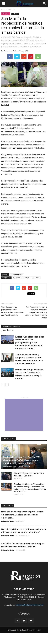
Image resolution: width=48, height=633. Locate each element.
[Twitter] (24, 620)
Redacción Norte (10, 51)
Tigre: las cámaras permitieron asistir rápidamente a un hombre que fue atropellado (12, 311)
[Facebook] (17, 620)
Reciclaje (26, 278)
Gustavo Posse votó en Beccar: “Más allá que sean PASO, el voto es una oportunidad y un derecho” (22, 460)
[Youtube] (31, 620)
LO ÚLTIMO (5, 343)
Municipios (5, 14)
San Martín (15, 14)
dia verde (16, 278)
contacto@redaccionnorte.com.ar (30, 605)
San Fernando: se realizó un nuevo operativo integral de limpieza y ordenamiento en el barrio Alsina (36, 312)
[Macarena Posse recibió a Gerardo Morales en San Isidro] (6, 476)
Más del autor (8, 330)
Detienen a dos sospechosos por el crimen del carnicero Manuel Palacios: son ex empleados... (22, 514)
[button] (44, 3)
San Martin (35, 278)
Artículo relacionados (11, 327)
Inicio (3, 9)
